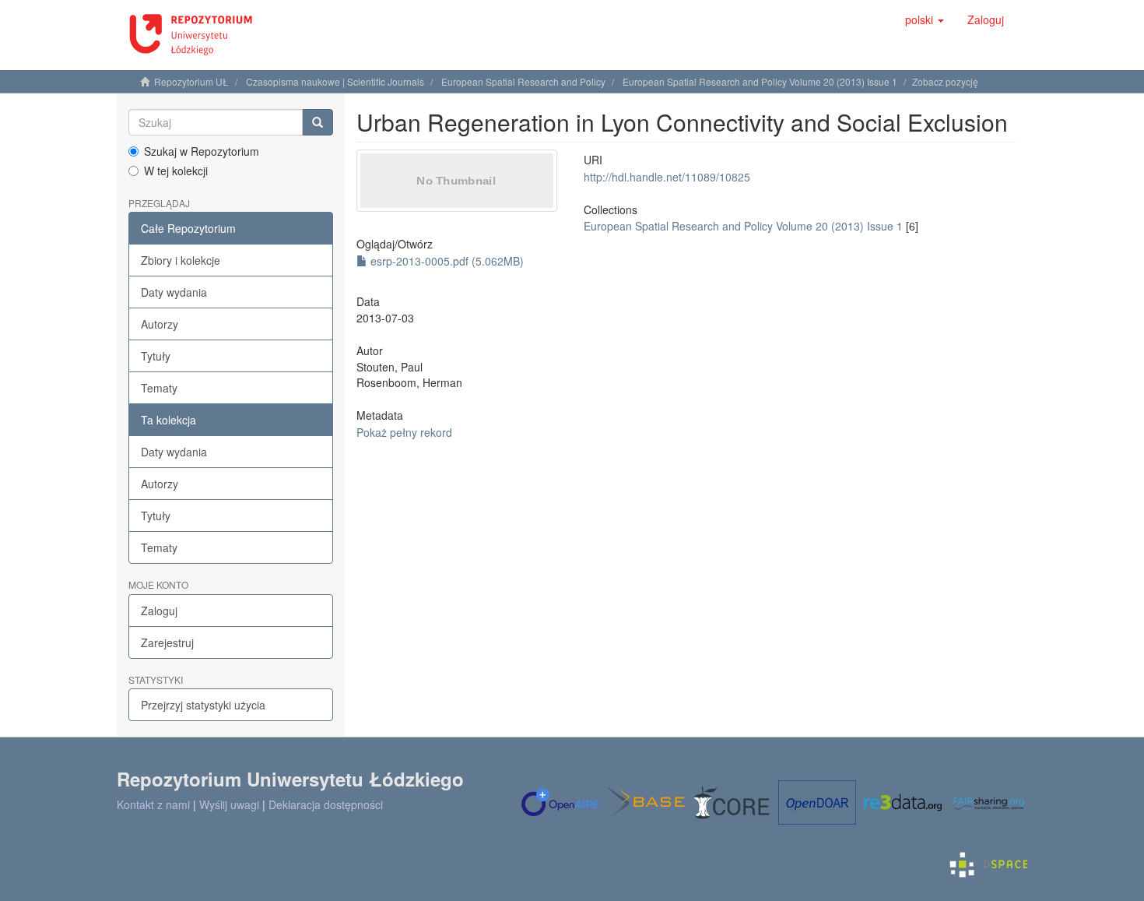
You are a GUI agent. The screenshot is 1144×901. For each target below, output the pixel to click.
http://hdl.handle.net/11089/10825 (667, 177)
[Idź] (317, 122)
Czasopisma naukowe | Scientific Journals (335, 81)
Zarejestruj (167, 642)
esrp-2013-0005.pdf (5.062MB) (445, 261)
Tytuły (155, 356)
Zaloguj (159, 610)
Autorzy (159, 324)
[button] (924, 19)
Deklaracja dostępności (325, 804)
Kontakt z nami (153, 804)
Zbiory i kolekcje (180, 260)
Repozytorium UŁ (191, 81)
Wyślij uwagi (229, 804)
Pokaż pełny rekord (404, 432)
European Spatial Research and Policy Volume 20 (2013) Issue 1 (760, 81)
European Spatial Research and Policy (523, 81)
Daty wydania (174, 292)
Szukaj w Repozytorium (201, 151)
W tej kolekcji (176, 170)
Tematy (159, 388)
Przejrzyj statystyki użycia (203, 705)
